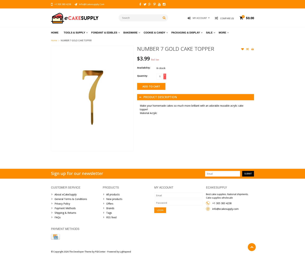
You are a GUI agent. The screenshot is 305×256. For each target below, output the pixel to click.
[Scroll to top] (252, 247)
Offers (109, 203)
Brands (110, 208)
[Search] (164, 17)
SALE (209, 32)
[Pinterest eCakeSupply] (154, 5)
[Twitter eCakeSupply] (145, 5)
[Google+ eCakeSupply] (150, 5)
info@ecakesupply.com (225, 209)
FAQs (58, 217)
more (222, 32)
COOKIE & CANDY (154, 32)
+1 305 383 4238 (222, 203)
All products (113, 194)
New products (114, 199)
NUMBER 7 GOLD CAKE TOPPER (76, 40)
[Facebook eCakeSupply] (140, 5)
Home (54, 32)
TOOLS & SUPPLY (74, 32)
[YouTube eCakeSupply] (159, 5)
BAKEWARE (130, 32)
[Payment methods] (55, 237)
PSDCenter (100, 251)
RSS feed (111, 217)
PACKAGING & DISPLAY (185, 32)
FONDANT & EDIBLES (104, 32)
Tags (109, 212)
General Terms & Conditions (71, 199)
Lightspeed (125, 251)
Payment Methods (65, 208)
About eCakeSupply (66, 194)
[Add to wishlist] (242, 49)
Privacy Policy (62, 203)
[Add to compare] (247, 49)
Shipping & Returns (65, 212)
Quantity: (142, 75)
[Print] (252, 49)
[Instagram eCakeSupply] (164, 5)
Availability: (144, 67)
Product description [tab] (160, 97)
